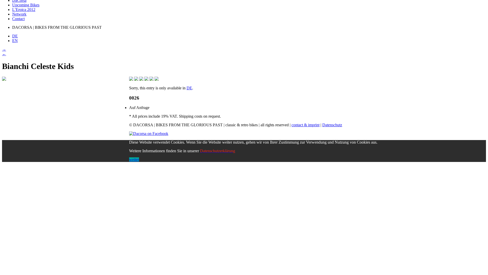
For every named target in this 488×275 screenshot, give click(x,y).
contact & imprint (305, 125)
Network (19, 14)
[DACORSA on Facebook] (148, 133)
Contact (18, 19)
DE (189, 88)
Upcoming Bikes (25, 5)
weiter (134, 159)
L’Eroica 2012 (23, 9)
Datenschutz (332, 125)
